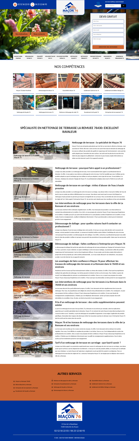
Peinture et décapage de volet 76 (95, 57)
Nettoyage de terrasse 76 (84, 57)
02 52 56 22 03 (23, 4)
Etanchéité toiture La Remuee (100, 380)
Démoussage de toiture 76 (29, 57)
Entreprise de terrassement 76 (119, 57)
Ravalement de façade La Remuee (25, 391)
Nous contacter (39, 34)
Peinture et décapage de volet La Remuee (66, 380)
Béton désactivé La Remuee (23, 384)
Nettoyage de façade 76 (73, 57)
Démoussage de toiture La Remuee (64, 390)
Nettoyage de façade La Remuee (63, 387)
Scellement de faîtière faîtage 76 (62, 57)
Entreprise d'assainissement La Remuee (65, 384)
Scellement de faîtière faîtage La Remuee (103, 387)
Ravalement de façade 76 (107, 57)
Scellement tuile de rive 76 (50, 57)
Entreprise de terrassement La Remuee (27, 388)
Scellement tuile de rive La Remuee (102, 384)
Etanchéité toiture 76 (40, 57)
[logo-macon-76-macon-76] (69, 411)
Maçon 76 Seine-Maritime (18, 57)
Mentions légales (79, 438)
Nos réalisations (21, 34)
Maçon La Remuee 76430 (23, 381)
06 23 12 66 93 (41, 4)
